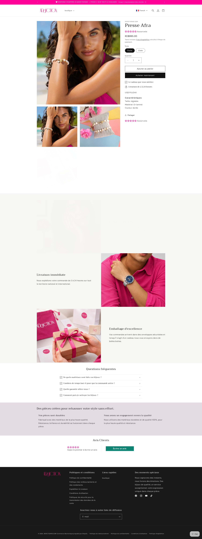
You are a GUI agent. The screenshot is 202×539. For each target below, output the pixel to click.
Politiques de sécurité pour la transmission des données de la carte (82, 500)
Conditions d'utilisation (78, 493)
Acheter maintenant (145, 75)
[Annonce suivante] (164, 2)
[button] (69, 10)
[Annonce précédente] (37, 2)
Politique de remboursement (99, 533)
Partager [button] (131, 115)
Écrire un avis (119, 448)
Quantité (128, 56)
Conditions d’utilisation (139, 533)
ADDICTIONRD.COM (50, 533)
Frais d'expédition (143, 40)
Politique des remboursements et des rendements (83, 483)
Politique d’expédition (156, 533)
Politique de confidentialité (80, 478)
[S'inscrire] (119, 516)
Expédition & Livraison (78, 489)
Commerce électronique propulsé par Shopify (72, 533)
